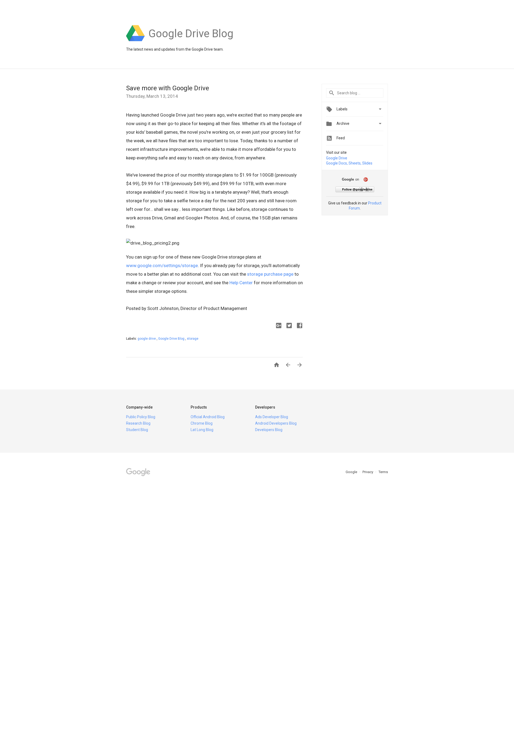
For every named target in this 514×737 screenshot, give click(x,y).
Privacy (368, 472)
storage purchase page (270, 274)
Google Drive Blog (171, 339)
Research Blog (138, 423)
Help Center (241, 282)
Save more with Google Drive (167, 88)
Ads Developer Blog (271, 417)
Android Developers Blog (276, 423)
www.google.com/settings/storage (162, 265)
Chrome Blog (202, 423)
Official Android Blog (208, 417)
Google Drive (336, 158)
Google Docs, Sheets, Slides (349, 163)
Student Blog (137, 430)
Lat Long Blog (202, 430)
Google (352, 472)
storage (192, 339)
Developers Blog (268, 430)
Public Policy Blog (140, 417)
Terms (383, 472)
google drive (147, 339)
